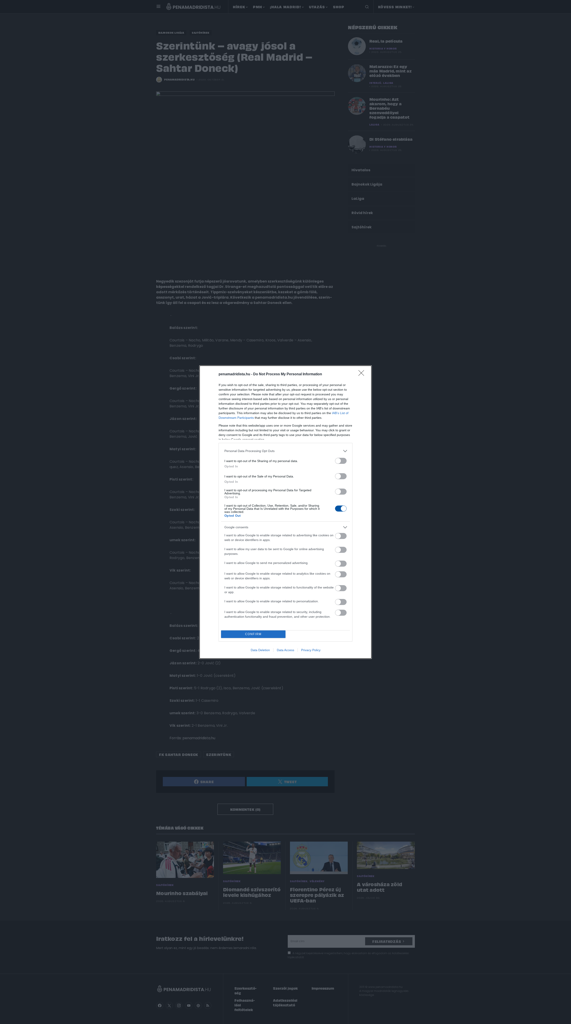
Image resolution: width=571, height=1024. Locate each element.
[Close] (362, 374)
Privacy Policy (311, 650)
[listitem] (285, 451)
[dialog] (285, 512)
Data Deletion (260, 650)
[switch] (341, 461)
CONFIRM (253, 634)
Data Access (285, 650)
